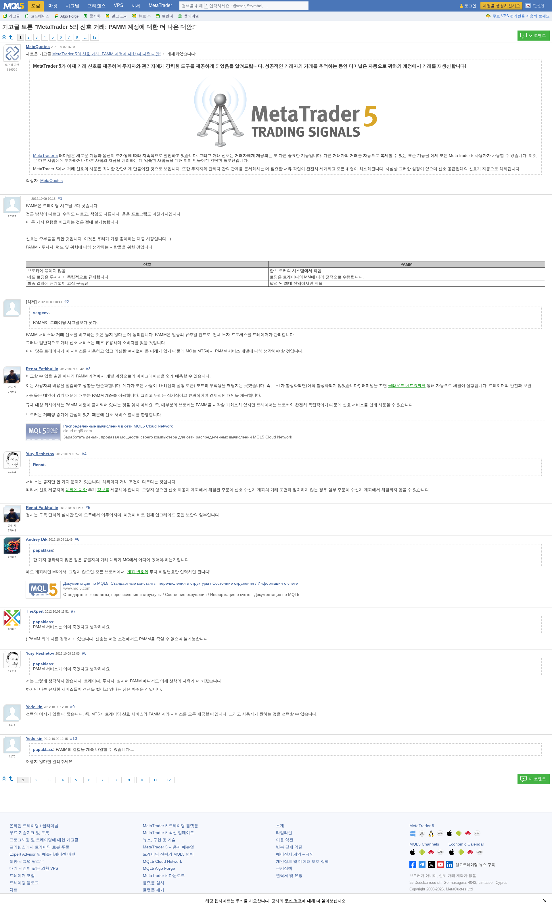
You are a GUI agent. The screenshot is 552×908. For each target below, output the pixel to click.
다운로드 (164, 875)
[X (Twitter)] (431, 864)
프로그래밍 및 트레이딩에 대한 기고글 (43, 839)
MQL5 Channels (424, 844)
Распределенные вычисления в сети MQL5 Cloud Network (118, 426)
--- (28, 198)
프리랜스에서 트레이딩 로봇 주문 (39, 847)
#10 (73, 738)
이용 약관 (284, 839)
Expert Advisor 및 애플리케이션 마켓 (42, 854)
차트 (13, 890)
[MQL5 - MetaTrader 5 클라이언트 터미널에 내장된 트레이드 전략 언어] (13, 6)
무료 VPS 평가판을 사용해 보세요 (521, 16)
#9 (72, 706)
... (85, 37)
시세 (136, 5)
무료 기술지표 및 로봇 (29, 832)
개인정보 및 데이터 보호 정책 (302, 861)
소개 (280, 825)
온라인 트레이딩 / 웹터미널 (33, 825)
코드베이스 (40, 16)
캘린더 (167, 16)
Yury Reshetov (40, 453)
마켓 (52, 5)
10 (142, 780)
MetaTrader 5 (45, 155)
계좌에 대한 (76, 489)
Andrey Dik (36, 539)
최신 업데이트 (168, 832)
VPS (118, 5)
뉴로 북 (145, 16)
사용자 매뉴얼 (168, 847)
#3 (88, 368)
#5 (88, 507)
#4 (84, 453)
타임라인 (284, 832)
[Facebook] (412, 864)
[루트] (4, 37)
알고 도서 (120, 16)
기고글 (14, 16)
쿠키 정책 (293, 900)
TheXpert (35, 611)
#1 (60, 198)
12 (95, 37)
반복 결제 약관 (289, 847)
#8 (84, 653)
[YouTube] (440, 864)
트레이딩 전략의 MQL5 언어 (168, 854)
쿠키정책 (284, 868)
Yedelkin (34, 706)
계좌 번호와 (137, 571)
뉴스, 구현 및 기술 (159, 839)
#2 (66, 301)
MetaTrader (160, 5)
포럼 (35, 5)
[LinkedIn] (449, 864)
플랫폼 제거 (153, 890)
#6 (77, 539)
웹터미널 (191, 16)
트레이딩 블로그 (24, 882)
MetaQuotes (38, 46)
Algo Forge (69, 16)
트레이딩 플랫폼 (170, 825)
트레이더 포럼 (22, 875)
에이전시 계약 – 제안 (295, 854)
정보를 (103, 489)
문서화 (95, 16)
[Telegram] (422, 864)
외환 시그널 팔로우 (26, 861)
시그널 (72, 5)
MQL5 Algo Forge (159, 868)
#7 (73, 611)
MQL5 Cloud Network (162, 861)
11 (155, 780)
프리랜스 (96, 5)
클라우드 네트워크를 (406, 385)
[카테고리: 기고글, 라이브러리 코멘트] (11, 37)
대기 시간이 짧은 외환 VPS (33, 868)
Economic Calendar (466, 844)
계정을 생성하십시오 (501, 5)
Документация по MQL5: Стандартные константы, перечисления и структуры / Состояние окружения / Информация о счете (180, 583)
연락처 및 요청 (289, 875)
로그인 (470, 6)
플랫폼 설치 (153, 882)
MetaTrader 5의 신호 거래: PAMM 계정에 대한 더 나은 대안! (106, 54)
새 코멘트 (537, 35)
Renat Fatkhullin (42, 368)
